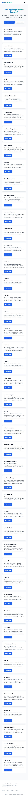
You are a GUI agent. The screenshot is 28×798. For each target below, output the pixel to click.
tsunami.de (7, 710)
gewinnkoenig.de (9, 394)
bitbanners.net (8, 112)
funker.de (6, 361)
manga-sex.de (8, 494)
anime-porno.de (8, 62)
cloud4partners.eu (9, 179)
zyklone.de (7, 760)
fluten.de (6, 345)
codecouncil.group (9, 212)
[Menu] (24, 2)
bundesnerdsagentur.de (11, 129)
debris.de (6, 262)
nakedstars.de (8, 527)
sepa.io (6, 660)
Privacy (3, 790)
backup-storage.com (10, 95)
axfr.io (5, 79)
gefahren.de (7, 378)
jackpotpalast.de (8, 444)
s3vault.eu (7, 627)
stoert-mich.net (8, 694)
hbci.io (6, 411)
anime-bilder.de (8, 46)
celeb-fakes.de (8, 145)
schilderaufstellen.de (10, 644)
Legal (8, 790)
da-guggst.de (8, 245)
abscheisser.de (8, 29)
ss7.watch (6, 677)
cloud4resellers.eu (9, 195)
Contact (16, 790)
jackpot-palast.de (9, 428)
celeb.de (6, 162)
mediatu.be (7, 511)
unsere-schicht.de (9, 727)
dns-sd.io (6, 278)
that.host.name (7, 2)
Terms (12, 790)
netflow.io (6, 561)
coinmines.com (8, 228)
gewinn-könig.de (8, 743)
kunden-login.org (9, 478)
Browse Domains (9, 22)
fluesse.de (7, 328)
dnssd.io (6, 311)
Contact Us (20, 22)
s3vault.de (7, 610)
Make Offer (8, 39)
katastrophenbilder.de (10, 461)
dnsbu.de (6, 295)
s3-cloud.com (8, 594)
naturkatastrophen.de (10, 544)
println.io (6, 577)
